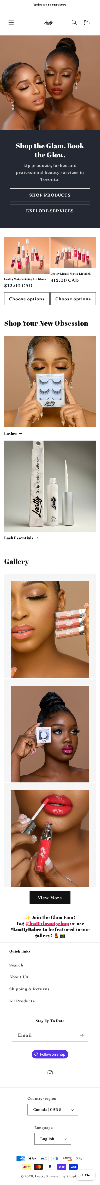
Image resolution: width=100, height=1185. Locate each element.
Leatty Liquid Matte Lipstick (70, 273)
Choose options (27, 299)
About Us (18, 977)
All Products (22, 1001)
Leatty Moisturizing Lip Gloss (25, 279)
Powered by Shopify (62, 1176)
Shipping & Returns (29, 989)
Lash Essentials (18, 537)
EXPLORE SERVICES (50, 210)
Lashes (10, 433)
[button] (11, 22)
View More (50, 897)
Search (16, 965)
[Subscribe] (81, 1035)
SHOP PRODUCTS (50, 195)
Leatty (40, 1176)
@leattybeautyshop (47, 923)
